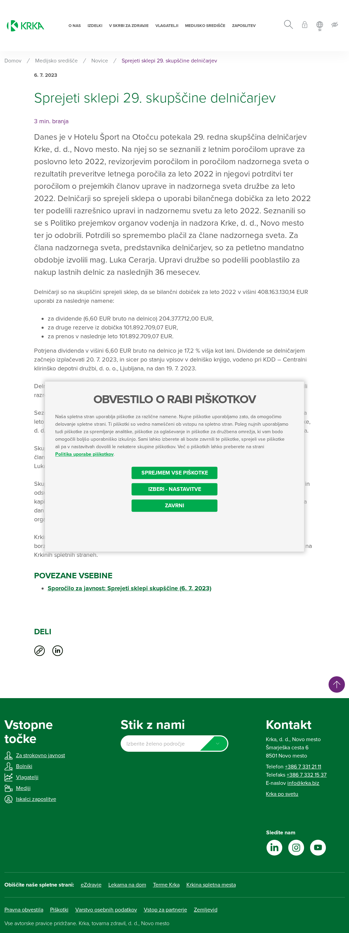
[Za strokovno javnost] (304, 25)
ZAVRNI (174, 505)
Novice (99, 60)
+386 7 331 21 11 (303, 766)
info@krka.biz (303, 783)
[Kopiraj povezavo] (39, 650)
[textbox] (174, 744)
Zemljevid (205, 909)
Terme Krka (166, 884)
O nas (75, 25)
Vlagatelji (166, 25)
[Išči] (288, 25)
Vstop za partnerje (165, 909)
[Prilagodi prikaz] (334, 25)
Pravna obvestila (23, 909)
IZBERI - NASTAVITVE (174, 489)
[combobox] (174, 743)
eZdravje (91, 884)
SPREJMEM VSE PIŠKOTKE (174, 472)
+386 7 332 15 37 (307, 775)
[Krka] (25, 25)
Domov (12, 60)
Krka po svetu (282, 794)
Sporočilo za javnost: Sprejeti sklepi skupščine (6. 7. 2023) (129, 588)
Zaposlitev (244, 25)
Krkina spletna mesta (211, 884)
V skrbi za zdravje (129, 25)
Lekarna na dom (127, 884)
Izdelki (95, 25)
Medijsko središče (205, 25)
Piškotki (59, 909)
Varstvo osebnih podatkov (106, 909)
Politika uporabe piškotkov (84, 454)
